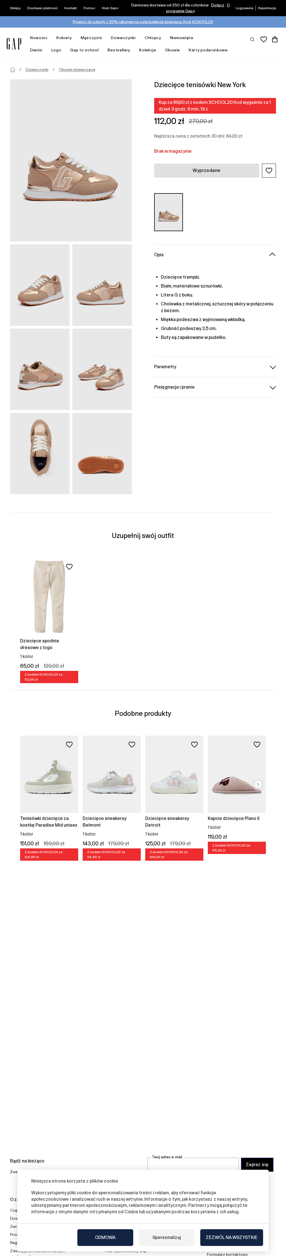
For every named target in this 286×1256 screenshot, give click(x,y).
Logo (56, 50)
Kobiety (64, 37)
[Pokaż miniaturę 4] (102, 369)
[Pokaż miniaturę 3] (40, 369)
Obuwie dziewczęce (77, 69)
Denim (36, 50)
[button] (269, 171)
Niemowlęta (181, 37)
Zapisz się (257, 1164)
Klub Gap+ (110, 8)
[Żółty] (168, 212)
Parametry (165, 366)
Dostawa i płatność (42, 8)
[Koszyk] (274, 39)
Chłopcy (153, 37)
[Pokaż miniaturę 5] (40, 453)
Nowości (38, 37)
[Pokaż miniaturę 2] (102, 285)
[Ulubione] (263, 39)
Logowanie (244, 8)
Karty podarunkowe (208, 50)
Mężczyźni (91, 37)
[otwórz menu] (50, 37)
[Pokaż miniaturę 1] (40, 285)
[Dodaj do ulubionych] (69, 566)
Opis (159, 254)
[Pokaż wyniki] (252, 39)
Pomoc (89, 8)
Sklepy (15, 8)
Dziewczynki (123, 37)
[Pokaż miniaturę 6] (102, 453)
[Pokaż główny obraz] (71, 160)
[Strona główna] (12, 69)
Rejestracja (267, 8)
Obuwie (172, 50)
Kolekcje (147, 50)
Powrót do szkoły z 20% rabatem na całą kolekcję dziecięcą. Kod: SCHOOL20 (143, 22)
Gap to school (84, 50)
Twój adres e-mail (167, 1157)
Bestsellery (119, 50)
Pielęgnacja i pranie (174, 387)
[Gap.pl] (14, 43)
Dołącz (217, 5)
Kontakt (71, 8)
